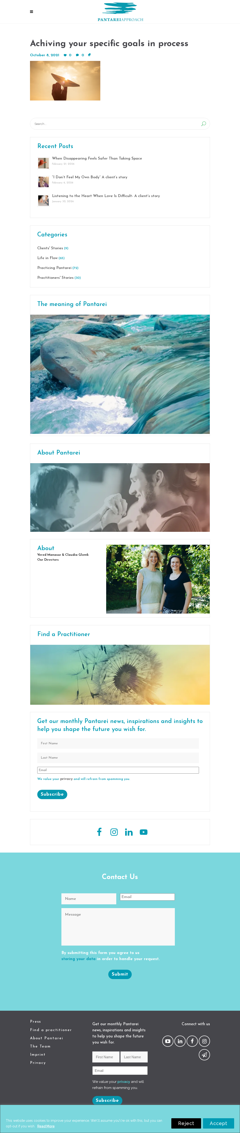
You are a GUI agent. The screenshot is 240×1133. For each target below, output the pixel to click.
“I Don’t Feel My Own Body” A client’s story (89, 177)
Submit (120, 974)
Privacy (38, 1063)
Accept (218, 1123)
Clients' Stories (50, 248)
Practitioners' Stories (55, 278)
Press (35, 1022)
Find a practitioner (51, 1030)
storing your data (78, 959)
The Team (40, 1046)
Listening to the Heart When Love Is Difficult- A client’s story (106, 196)
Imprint (38, 1055)
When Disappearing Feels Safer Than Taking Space (97, 158)
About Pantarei (46, 1038)
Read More (46, 1126)
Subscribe (52, 794)
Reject (186, 1123)
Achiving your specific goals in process (109, 44)
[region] (120, 1119)
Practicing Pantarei (54, 268)
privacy (66, 779)
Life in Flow (47, 258)
